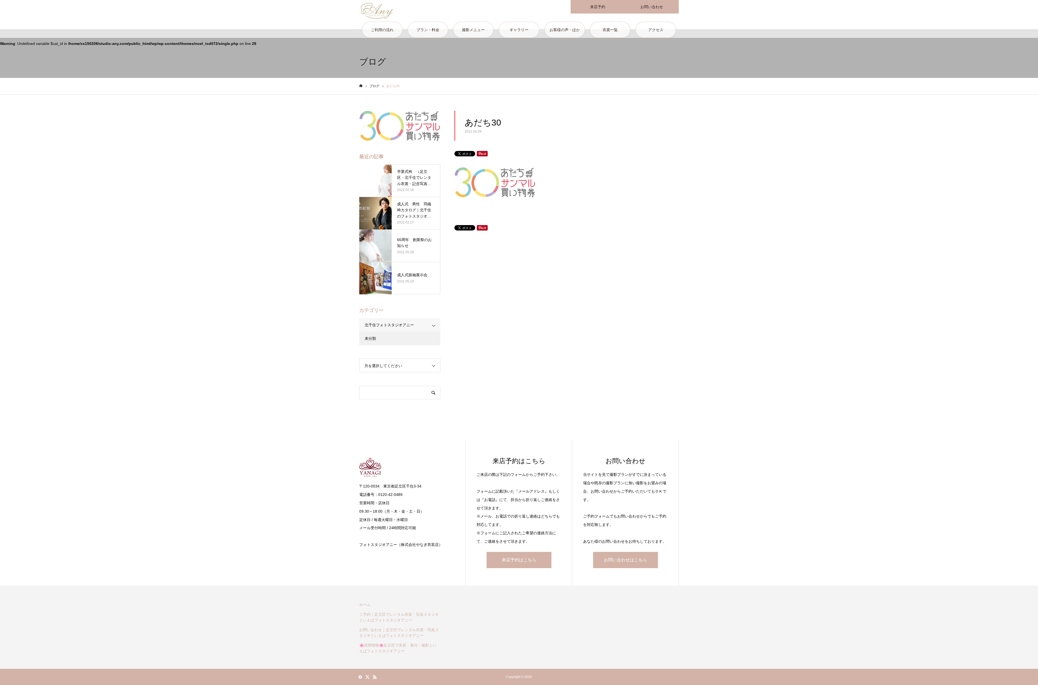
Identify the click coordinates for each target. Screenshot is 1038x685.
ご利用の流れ (382, 30)
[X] (367, 677)
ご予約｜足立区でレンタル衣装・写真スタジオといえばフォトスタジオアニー (399, 617)
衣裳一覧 (610, 30)
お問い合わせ (651, 7)
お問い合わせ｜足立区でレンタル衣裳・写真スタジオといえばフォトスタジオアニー (399, 633)
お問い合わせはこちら (625, 560)
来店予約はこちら (519, 560)
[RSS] (374, 677)
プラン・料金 (428, 30)
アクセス (655, 30)
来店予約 (597, 7)
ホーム (365, 604)
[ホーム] (360, 86)
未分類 (370, 338)
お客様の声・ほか (565, 30)
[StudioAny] (377, 10)
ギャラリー (519, 30)
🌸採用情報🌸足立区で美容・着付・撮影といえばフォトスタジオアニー (398, 648)
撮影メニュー (473, 30)
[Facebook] (360, 677)
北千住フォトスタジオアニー (389, 325)
